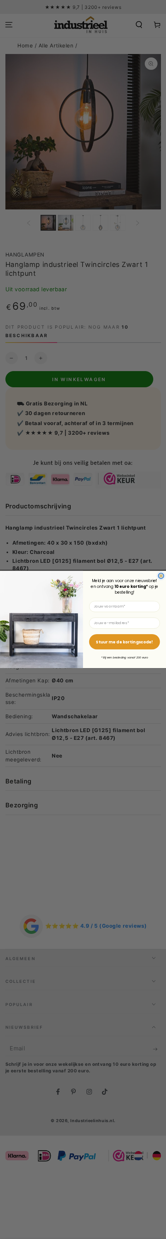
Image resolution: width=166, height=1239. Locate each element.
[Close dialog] (161, 576)
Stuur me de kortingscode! (124, 642)
